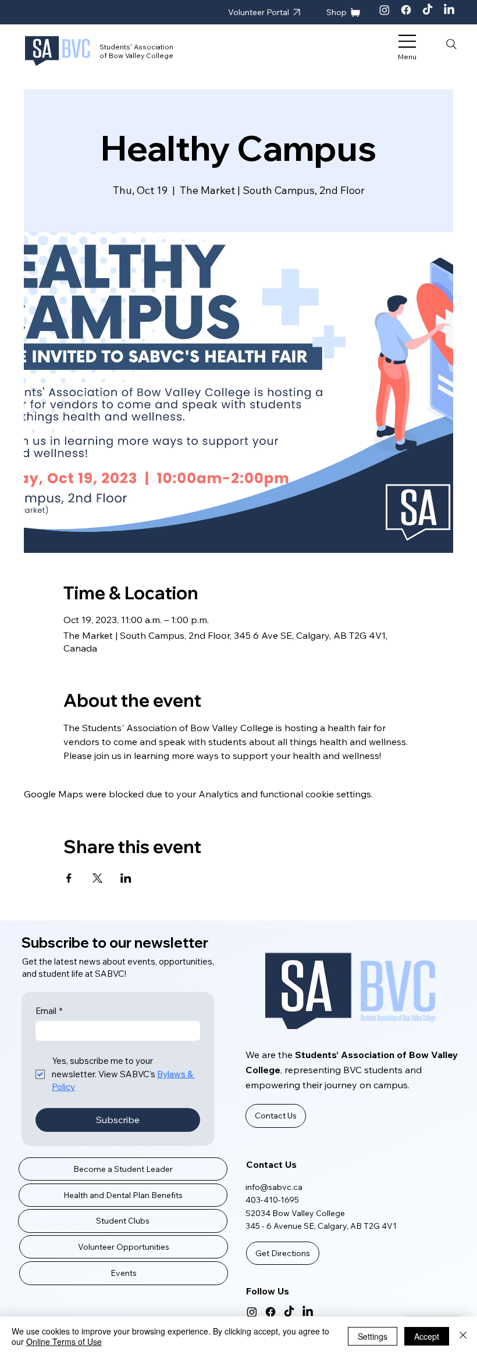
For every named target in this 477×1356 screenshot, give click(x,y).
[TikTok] (427, 9)
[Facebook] (406, 9)
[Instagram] (384, 9)
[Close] (463, 1336)
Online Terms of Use (64, 1341)
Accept (426, 1336)
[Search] (451, 44)
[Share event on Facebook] (68, 878)
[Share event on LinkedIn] (125, 878)
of (104, 55)
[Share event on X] (97, 878)
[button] (275, 1115)
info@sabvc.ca (273, 1187)
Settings (372, 1336)
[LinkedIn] (449, 9)
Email (48, 1011)
